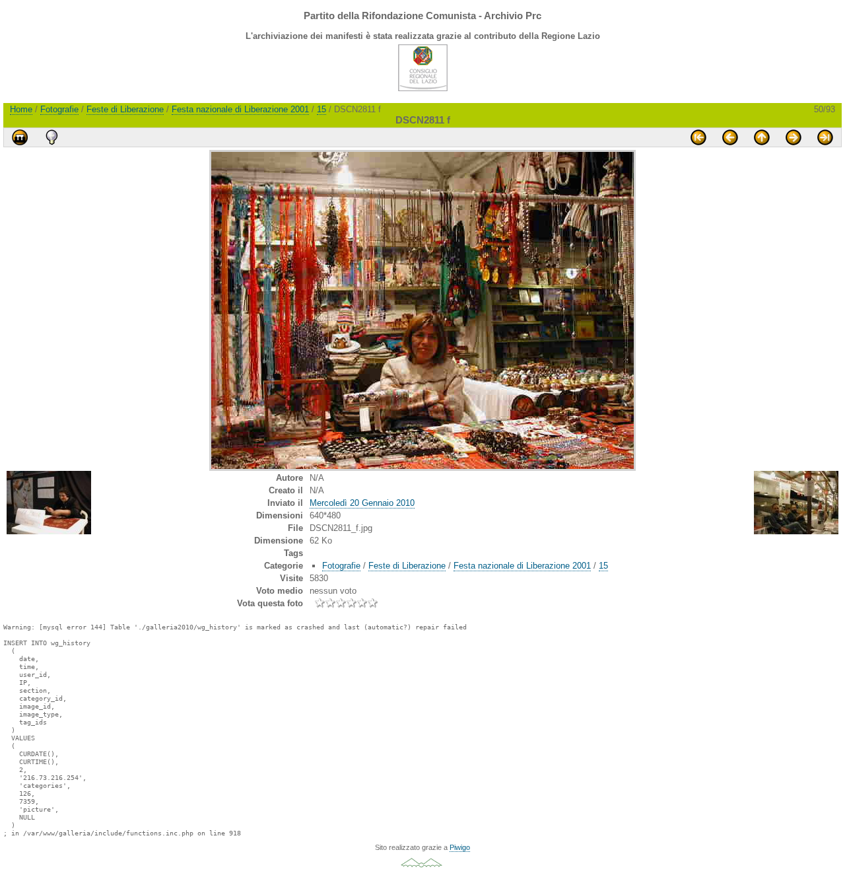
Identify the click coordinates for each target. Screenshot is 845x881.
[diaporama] (20, 137)
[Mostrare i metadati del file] (51, 137)
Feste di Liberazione (125, 109)
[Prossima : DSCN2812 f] (793, 137)
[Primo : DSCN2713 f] (698, 137)
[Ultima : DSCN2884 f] (825, 137)
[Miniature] (762, 137)
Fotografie (59, 109)
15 (321, 109)
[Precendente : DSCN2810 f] (730, 137)
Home (21, 109)
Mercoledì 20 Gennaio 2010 (362, 503)
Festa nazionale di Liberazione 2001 (240, 109)
